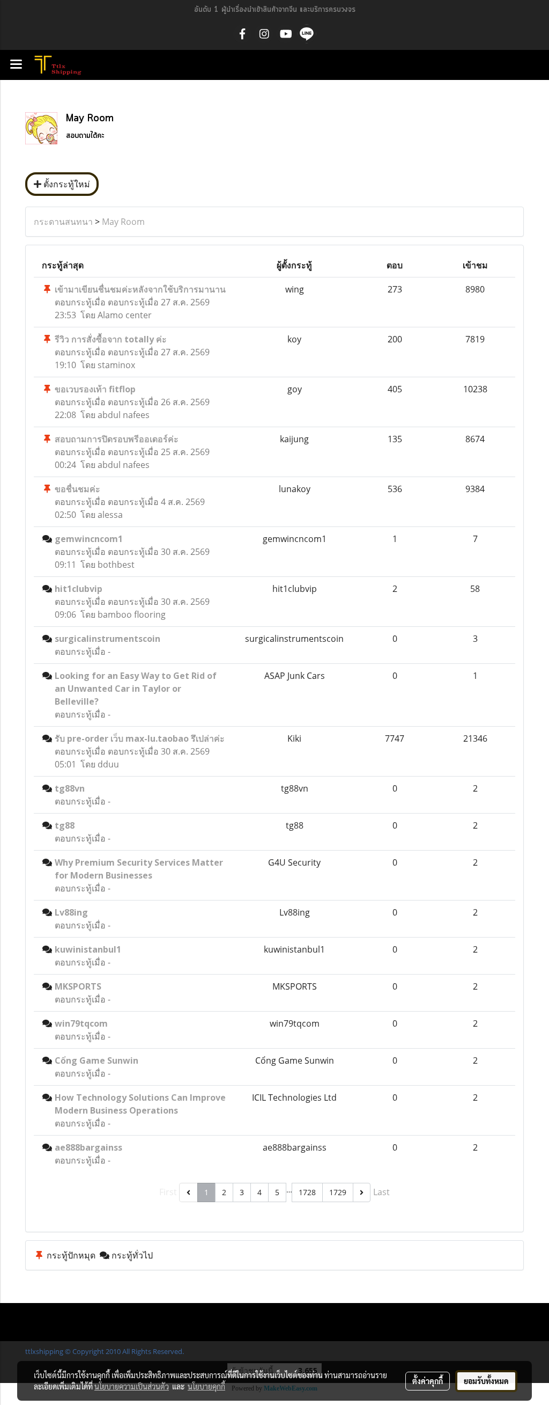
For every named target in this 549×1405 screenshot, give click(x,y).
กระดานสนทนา (63, 222)
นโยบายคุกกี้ (206, 1386)
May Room (123, 222)
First (168, 1192)
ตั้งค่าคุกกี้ (427, 1381)
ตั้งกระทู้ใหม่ (65, 184)
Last (381, 1192)
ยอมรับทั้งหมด (486, 1381)
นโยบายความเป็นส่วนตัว (131, 1386)
